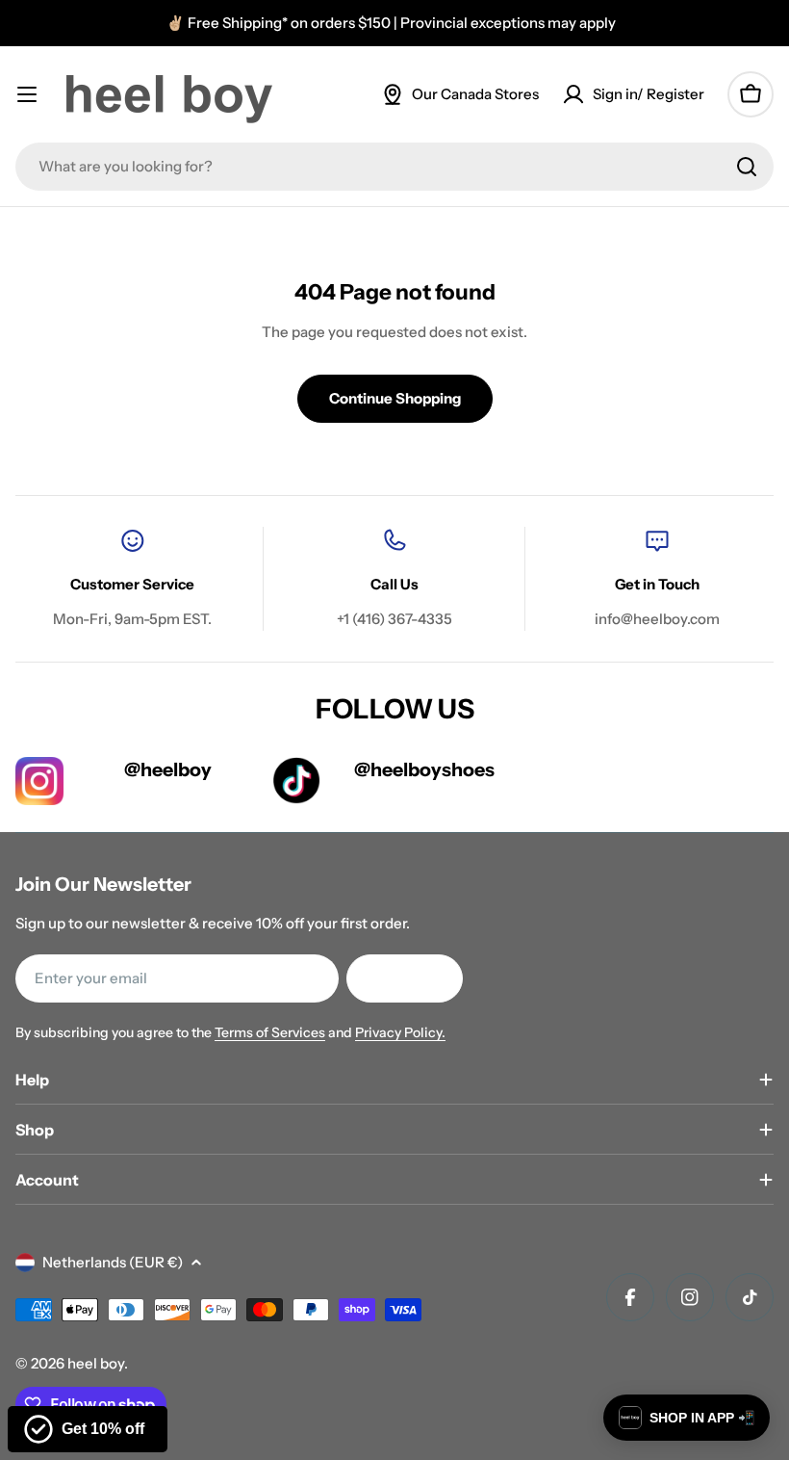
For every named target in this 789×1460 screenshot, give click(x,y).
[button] (686, 1418)
